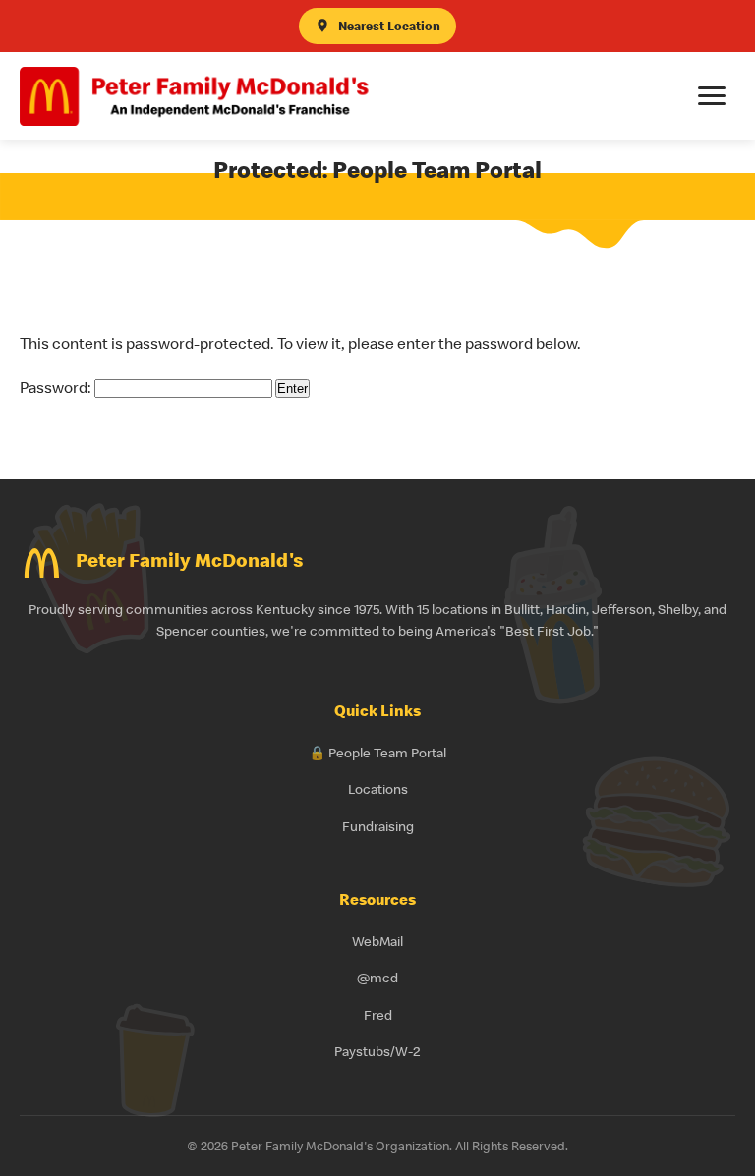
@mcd (377, 977)
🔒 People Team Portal (377, 752)
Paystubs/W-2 (377, 1051)
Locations (378, 789)
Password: (57, 387)
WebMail (377, 941)
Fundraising (378, 826)
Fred (378, 1015)
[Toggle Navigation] (711, 96)
